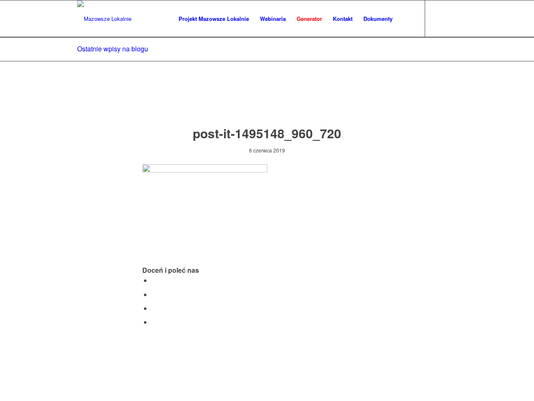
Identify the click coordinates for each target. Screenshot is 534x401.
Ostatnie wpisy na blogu (112, 48)
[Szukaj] (406, 18)
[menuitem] (213, 18)
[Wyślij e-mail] (153, 321)
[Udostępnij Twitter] (153, 294)
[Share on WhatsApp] (153, 308)
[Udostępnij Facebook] (153, 280)
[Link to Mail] (450, 18)
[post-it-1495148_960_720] (267, 102)
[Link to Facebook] (438, 18)
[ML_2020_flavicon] (104, 18)
